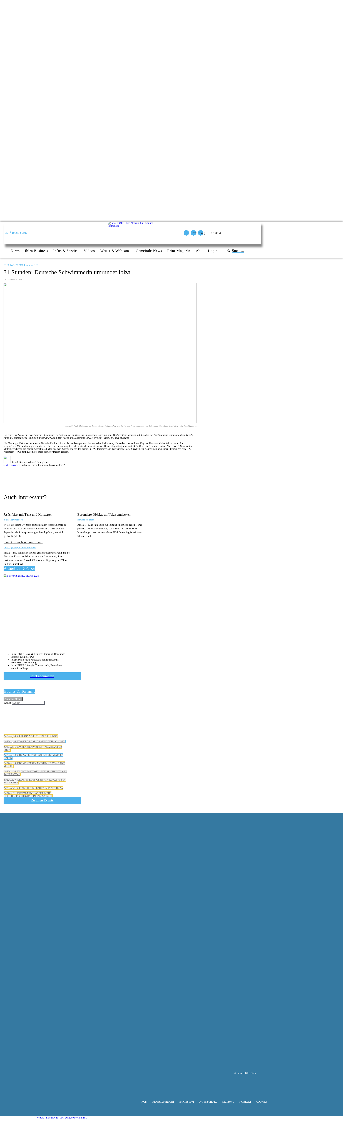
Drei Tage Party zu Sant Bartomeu (20, 547)
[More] (159, 477)
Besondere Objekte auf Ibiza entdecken (104, 514)
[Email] (81, 477)
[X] (120, 477)
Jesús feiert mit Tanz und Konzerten (28, 514)
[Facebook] (107, 477)
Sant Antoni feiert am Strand (23, 542)
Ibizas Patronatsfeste (13, 519)
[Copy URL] (68, 477)
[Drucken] (94, 477)
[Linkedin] (145, 477)
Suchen (7, 702)
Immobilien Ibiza (85, 519)
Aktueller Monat (13, 699)
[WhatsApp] (133, 477)
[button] (235, 250)
